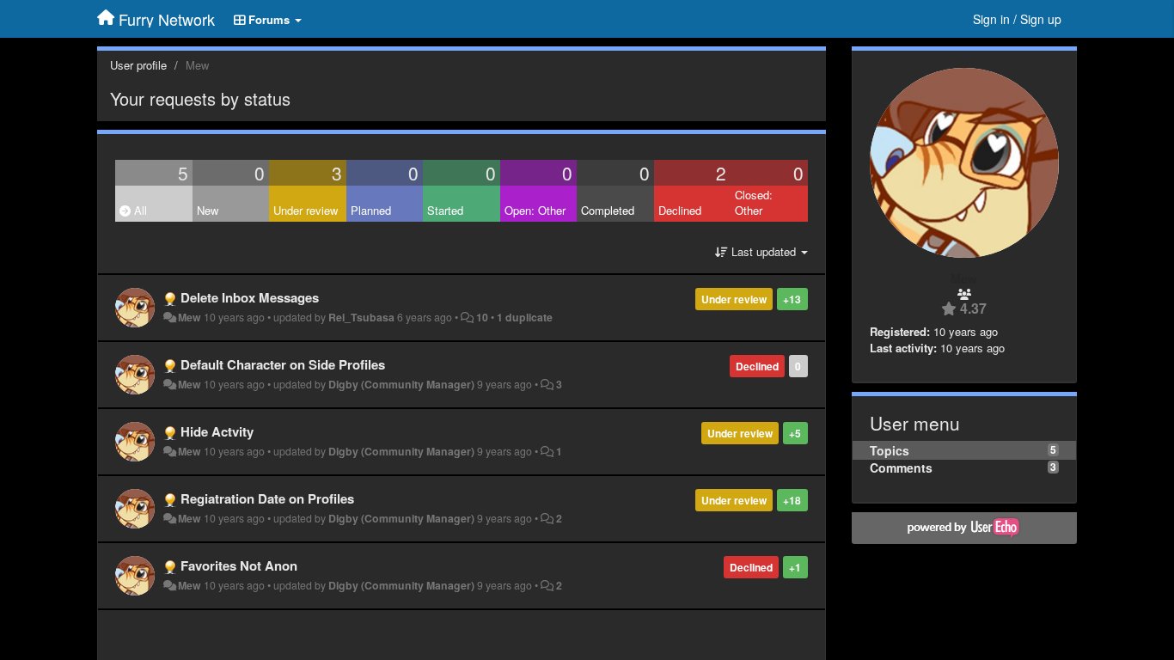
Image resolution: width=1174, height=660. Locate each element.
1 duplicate (525, 317)
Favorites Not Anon (238, 565)
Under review (305, 210)
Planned (371, 210)
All (139, 210)
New (207, 210)
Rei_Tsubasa (361, 317)
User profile (138, 65)
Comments (901, 467)
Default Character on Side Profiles (282, 364)
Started (445, 210)
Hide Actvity (217, 431)
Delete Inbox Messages (249, 297)
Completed (607, 210)
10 (482, 317)
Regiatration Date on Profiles (267, 498)
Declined (679, 210)
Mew (189, 317)
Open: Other (535, 210)
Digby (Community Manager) (401, 384)
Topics (889, 450)
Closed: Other (754, 202)
